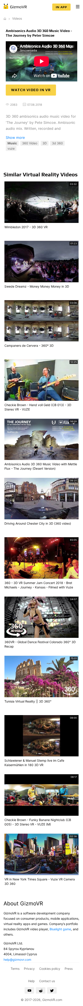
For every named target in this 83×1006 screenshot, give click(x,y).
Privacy (29, 968)
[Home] (5, 18)
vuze (11, 148)
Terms (15, 968)
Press (69, 968)
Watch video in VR (31, 90)
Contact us (47, 981)
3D (44, 143)
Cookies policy (49, 968)
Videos (17, 18)
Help (31, 981)
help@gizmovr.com (17, 959)
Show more (15, 137)
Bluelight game (60, 929)
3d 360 (57, 143)
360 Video (29, 143)
